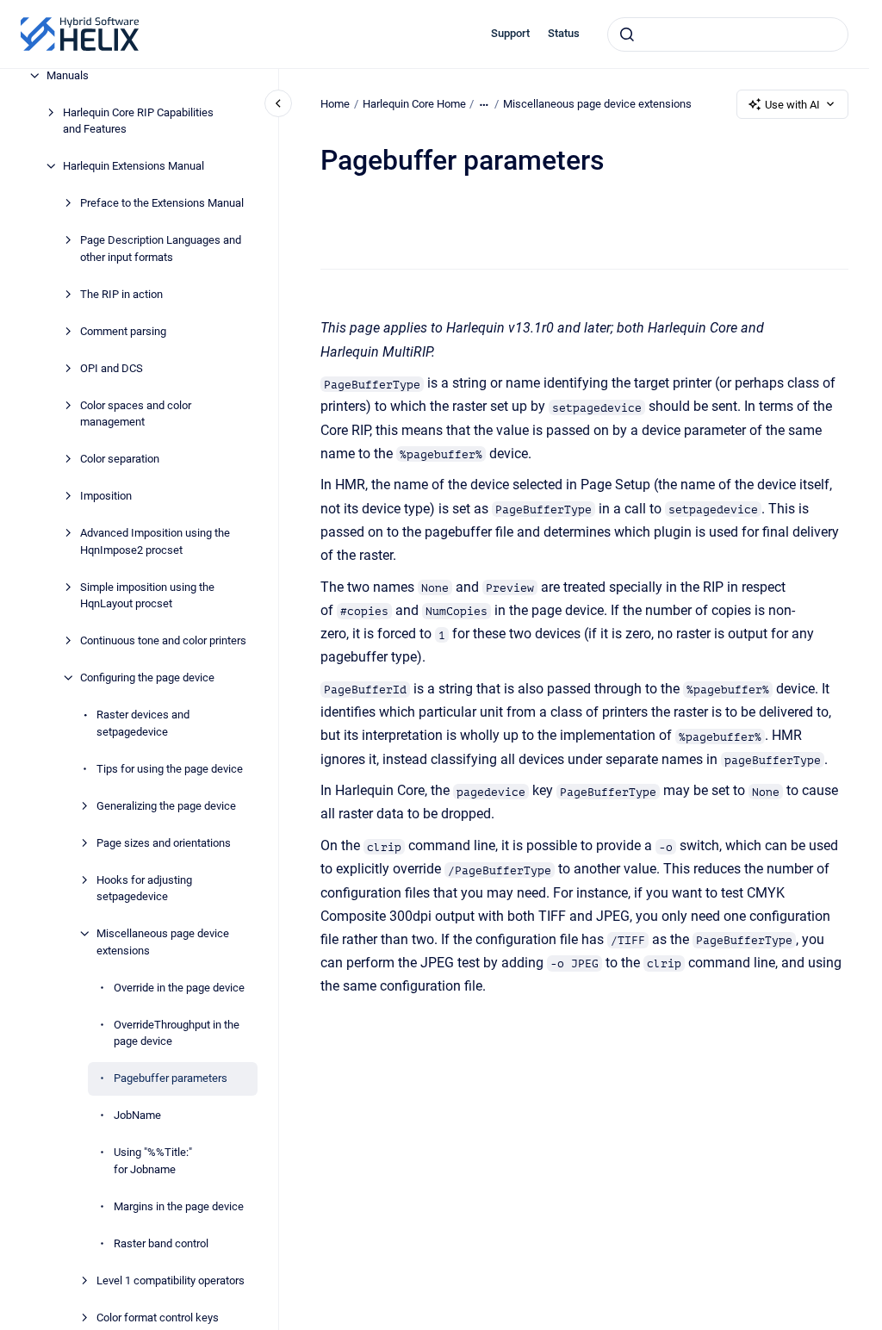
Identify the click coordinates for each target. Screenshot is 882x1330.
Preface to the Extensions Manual (162, 202)
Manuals (68, 75)
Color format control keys (157, 1317)
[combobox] (728, 34)
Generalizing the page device (166, 805)
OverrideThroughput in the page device (176, 1033)
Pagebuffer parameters (170, 1078)
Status (564, 33)
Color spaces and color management (135, 414)
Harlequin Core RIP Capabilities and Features (138, 121)
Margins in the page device (179, 1206)
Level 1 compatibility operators (170, 1280)
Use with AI (792, 104)
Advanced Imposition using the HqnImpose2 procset (155, 541)
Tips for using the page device (169, 768)
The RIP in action (121, 294)
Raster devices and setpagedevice (142, 723)
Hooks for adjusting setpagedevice (144, 888)
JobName (137, 1115)
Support (510, 33)
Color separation (119, 458)
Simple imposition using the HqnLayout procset (147, 596)
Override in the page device (179, 987)
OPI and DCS (111, 368)
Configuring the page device (147, 677)
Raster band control (161, 1243)
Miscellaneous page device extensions (162, 942)
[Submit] (627, 34)
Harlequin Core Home (414, 103)
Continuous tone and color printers (163, 640)
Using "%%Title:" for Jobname (153, 1161)
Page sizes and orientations (163, 842)
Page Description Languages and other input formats (160, 248)
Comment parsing (123, 331)
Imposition (106, 495)
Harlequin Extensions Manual (133, 165)
